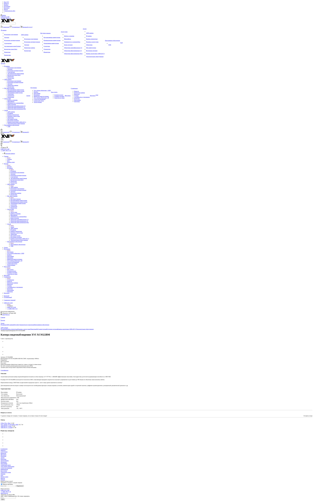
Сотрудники (4, 451)
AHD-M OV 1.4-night (6, 427)
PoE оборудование (15, 199)
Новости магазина (7, 484)
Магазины (3, 454)
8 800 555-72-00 (5, 16)
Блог (2, 475)
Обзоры (3, 479)
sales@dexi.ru (6, 314)
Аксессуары (13, 212)
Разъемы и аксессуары (24, 329)
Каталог (9, 166)
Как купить (10, 269)
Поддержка (10, 252)
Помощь (3, 474)
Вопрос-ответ (4, 476)
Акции (2, 457)
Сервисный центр (6, 465)
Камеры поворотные (12, 329)
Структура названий (6, 468)
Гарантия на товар (6, 472)
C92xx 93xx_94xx (5, 423)
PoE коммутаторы (41, 329)
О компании (10, 280)
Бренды (3, 478)
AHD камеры (14, 187)
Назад (8, 157)
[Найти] (1, 25)
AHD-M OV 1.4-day (6, 426)
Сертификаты (4, 370)
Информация (4, 469)
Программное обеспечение (17, 244)
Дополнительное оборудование (85, 329)
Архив (12, 227)
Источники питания (52, 329)
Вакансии (3, 453)
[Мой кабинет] (1, 130)
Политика (3, 456)
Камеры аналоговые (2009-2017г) (67, 329)
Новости (3, 450)
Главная (9, 159)
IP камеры (13, 171)
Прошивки (4, 462)
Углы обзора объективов (7, 466)
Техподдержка (5, 460)
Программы (4, 463)
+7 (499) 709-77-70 (6, 18)
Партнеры (3, 459)
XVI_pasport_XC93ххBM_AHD (9, 424)
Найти (2, 499)
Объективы (33, 329)
